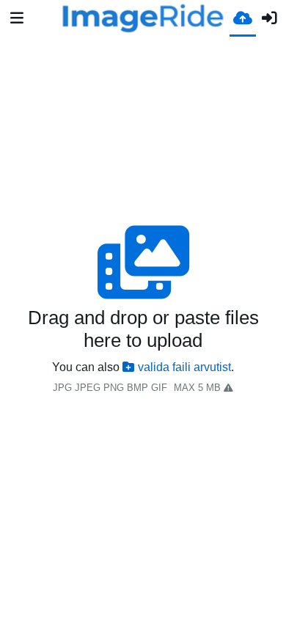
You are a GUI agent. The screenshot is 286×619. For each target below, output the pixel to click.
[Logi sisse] (269, 18)
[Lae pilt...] (242, 17)
